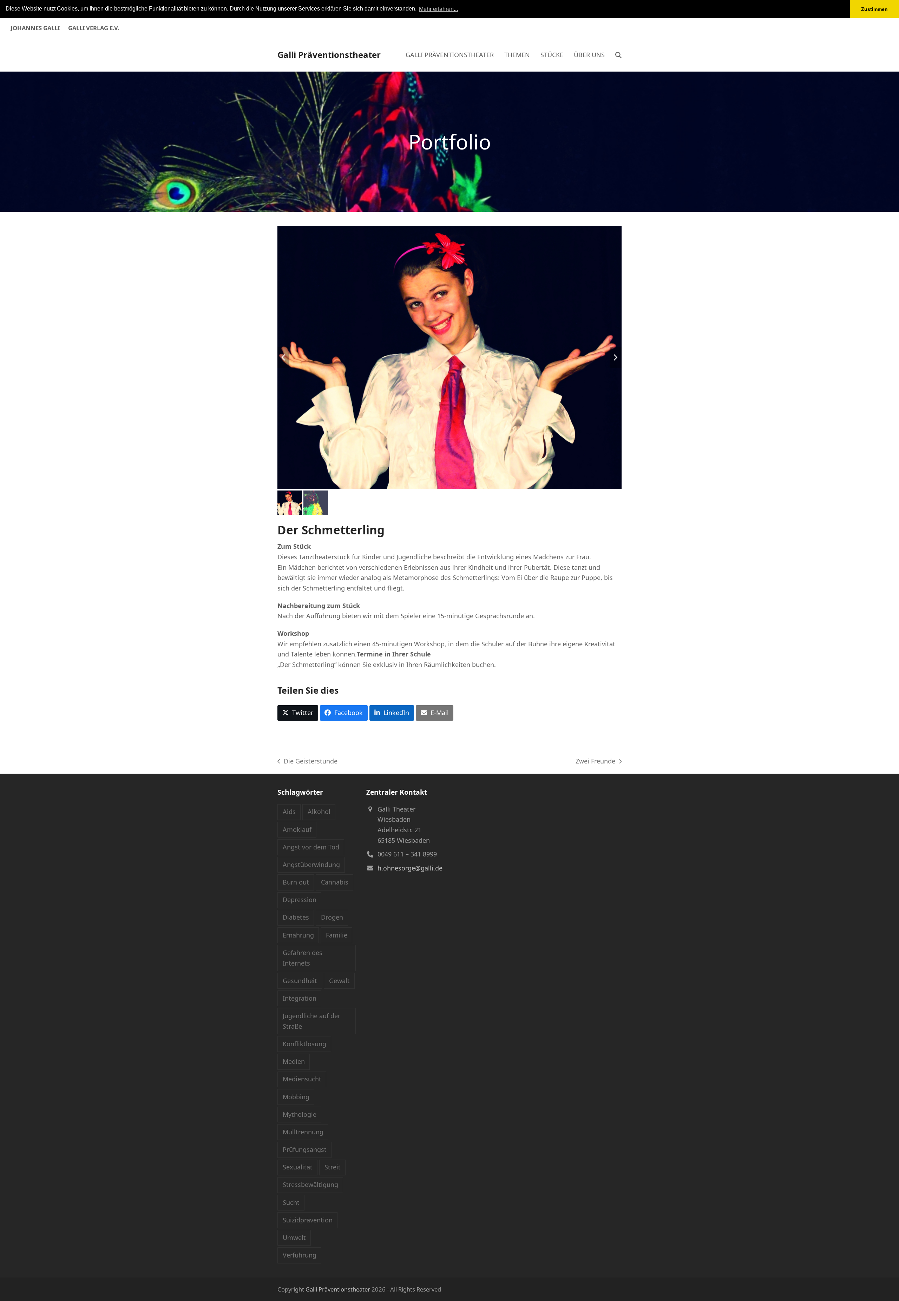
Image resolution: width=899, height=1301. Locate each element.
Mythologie (299, 1114)
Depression (299, 899)
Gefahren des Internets (302, 957)
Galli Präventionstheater (329, 54)
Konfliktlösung (304, 1044)
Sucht (291, 1202)
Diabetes (296, 917)
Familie (336, 935)
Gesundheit (300, 980)
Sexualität (298, 1167)
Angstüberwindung (311, 864)
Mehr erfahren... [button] (438, 9)
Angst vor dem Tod (311, 847)
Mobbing (296, 1097)
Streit (332, 1167)
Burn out (296, 882)
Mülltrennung (303, 1132)
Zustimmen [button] (874, 9)
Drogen (332, 917)
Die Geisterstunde (307, 762)
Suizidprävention (308, 1220)
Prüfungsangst (305, 1149)
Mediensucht (302, 1079)
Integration (299, 998)
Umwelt (294, 1237)
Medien (294, 1061)
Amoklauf (297, 829)
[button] (618, 55)
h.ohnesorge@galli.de (410, 868)
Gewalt (339, 980)
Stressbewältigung (310, 1184)
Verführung (299, 1255)
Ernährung (298, 935)
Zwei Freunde (595, 762)
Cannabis (334, 882)
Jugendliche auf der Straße (311, 1021)
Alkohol (319, 811)
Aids (289, 811)
